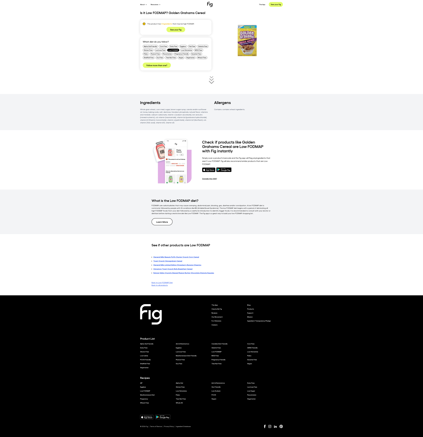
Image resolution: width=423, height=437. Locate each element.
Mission (250, 317)
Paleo (146, 54)
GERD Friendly (252, 347)
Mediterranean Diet (147, 395)
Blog (248, 305)
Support (250, 313)
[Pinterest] (281, 426)
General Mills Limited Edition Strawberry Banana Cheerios (177, 265)
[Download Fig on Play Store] (162, 417)
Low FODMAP (173, 50)
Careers (214, 325)
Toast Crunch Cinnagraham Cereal (167, 261)
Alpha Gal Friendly (150, 46)
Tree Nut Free (171, 57)
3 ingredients (166, 24)
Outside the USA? (209, 179)
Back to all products (160, 285)
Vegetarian (190, 57)
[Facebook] (265, 426)
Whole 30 (179, 403)
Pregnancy (144, 399)
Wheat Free (202, 57)
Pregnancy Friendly (181, 54)
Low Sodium (216, 391)
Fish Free (192, 46)
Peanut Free (155, 54)
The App (262, 4)
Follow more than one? (157, 65)
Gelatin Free (202, 46)
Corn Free (163, 46)
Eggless (183, 46)
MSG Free (198, 50)
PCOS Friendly (145, 359)
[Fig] (209, 4)
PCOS (214, 395)
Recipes (214, 313)
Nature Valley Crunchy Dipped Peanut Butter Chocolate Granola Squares (183, 273)
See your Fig (276, 4)
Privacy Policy (169, 426)
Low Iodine (144, 355)
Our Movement (217, 317)
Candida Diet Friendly (219, 343)
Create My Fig (217, 309)
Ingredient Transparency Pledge (259, 321)
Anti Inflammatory (182, 343)
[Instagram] (269, 426)
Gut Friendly (216, 387)
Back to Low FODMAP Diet (162, 282)
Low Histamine (186, 50)
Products (250, 309)
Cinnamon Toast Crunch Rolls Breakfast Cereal (172, 269)
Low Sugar (251, 391)
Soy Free (160, 57)
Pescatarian (167, 54)
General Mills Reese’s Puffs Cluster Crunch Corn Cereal (176, 257)
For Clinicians (216, 321)
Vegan (181, 57)
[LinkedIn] (275, 426)
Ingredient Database (183, 426)
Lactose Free (160, 50)
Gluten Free (148, 50)
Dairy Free (173, 46)
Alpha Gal (179, 383)
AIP (141, 383)
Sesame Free (196, 54)
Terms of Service (156, 426)
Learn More (162, 221)
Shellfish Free (149, 57)
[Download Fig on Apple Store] (146, 417)
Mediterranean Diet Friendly (186, 355)
